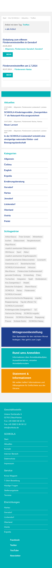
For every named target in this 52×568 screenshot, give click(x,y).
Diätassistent (19, 241)
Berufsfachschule (28, 264)
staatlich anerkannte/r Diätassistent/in (20, 248)
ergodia (38, 298)
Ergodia (8, 176)
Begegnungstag (11, 302)
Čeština (8, 164)
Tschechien (9, 279)
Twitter (13, 545)
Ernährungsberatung (14, 181)
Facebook (15, 540)
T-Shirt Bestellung (12, 481)
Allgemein (9, 49)
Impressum (9, 463)
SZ (35, 310)
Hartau (39, 121)
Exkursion (9, 317)
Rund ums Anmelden (26, 352)
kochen (8, 241)
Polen (38, 275)
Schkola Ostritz (20, 321)
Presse (8, 321)
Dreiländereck (40, 279)
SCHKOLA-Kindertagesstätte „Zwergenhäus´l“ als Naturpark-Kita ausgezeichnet (25, 114)
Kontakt (7, 449)
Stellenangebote (11, 490)
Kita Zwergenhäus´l (13, 283)
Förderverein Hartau (23, 69)
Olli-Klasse (9, 252)
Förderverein (30, 290)
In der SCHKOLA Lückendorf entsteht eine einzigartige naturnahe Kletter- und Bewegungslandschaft (24, 139)
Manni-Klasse (30, 287)
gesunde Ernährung (13, 275)
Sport (19, 252)
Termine (7, 495)
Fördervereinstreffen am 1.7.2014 (20, 66)
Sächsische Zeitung (13, 313)
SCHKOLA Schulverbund (15, 267)
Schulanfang (29, 275)
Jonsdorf (8, 198)
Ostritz (7, 215)
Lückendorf (9, 204)
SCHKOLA (12, 6)
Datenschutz (9, 459)
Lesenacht (41, 260)
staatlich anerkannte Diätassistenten (20, 260)
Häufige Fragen (11, 486)
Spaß (30, 279)
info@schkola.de (11, 428)
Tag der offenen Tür (28, 302)
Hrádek (26, 283)
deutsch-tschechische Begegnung (18, 298)
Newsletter (15, 555)
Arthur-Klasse (10, 237)
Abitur (26, 252)
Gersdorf (39, 49)
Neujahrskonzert (33, 241)
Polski (7, 221)
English (8, 170)
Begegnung (39, 317)
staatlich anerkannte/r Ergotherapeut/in (20, 256)
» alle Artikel (10, 29)
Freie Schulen (24, 237)
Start (4, 18)
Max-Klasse (10, 271)
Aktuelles (24, 18)
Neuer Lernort (11, 125)
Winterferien (37, 237)
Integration (21, 279)
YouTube (14, 550)
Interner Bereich (11, 454)
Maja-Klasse (10, 244)
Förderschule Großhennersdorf (30, 271)
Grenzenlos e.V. (11, 264)
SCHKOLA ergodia (31, 313)
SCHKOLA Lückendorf (14, 306)
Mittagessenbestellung (27, 332)
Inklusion (31, 267)
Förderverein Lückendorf (31, 107)
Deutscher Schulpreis (13, 287)
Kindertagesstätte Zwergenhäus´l (18, 310)
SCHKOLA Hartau (36, 321)
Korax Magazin (10, 476)
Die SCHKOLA (13, 18)
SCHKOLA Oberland (24, 317)
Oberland (8, 210)
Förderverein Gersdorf (24, 49)
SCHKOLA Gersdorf (13, 294)
